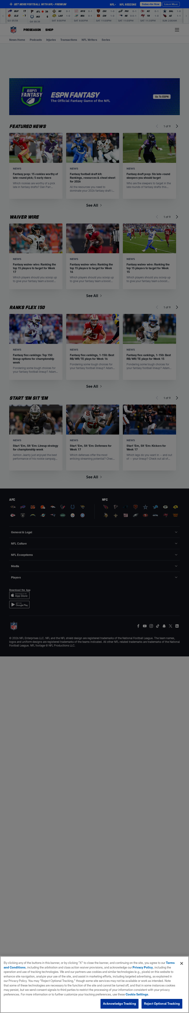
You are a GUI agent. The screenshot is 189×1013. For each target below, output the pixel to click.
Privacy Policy (143, 967)
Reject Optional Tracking (162, 1003)
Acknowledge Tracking (119, 1003)
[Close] (182, 963)
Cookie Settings (137, 994)
